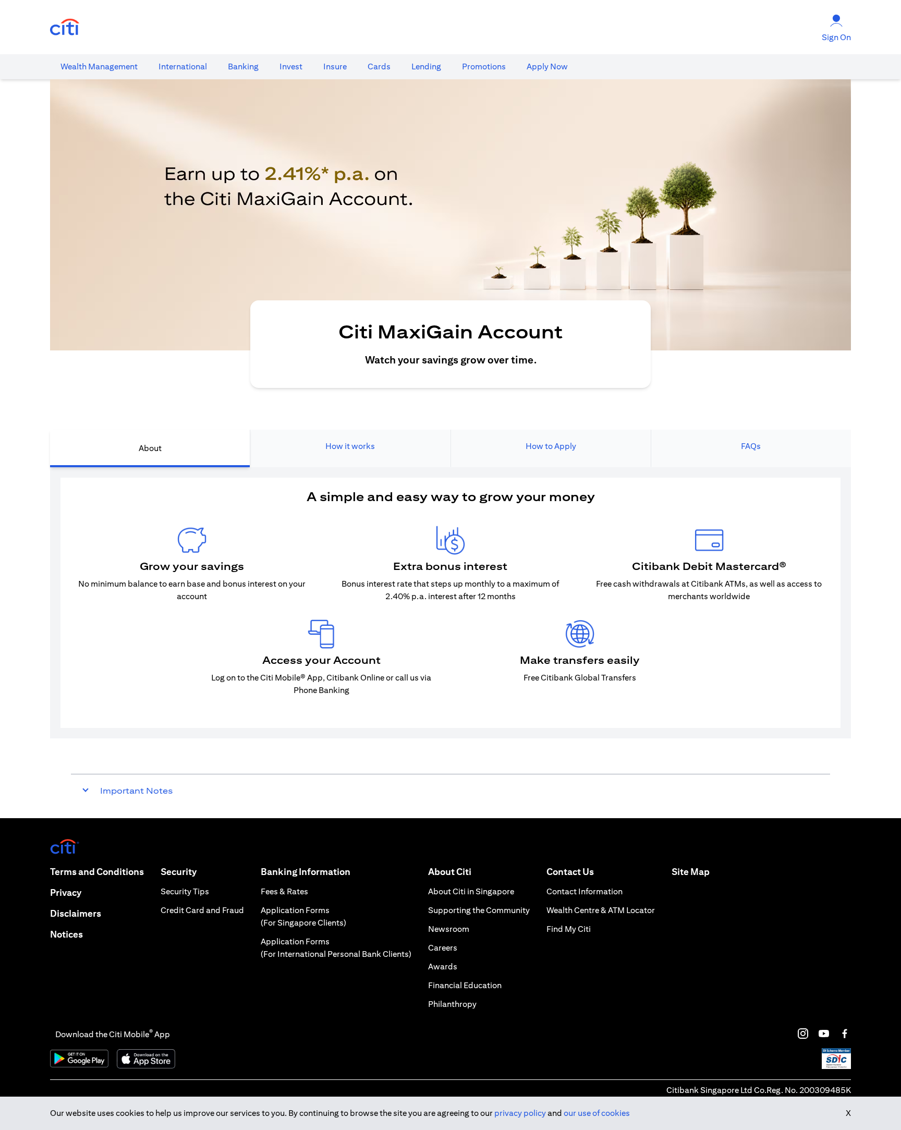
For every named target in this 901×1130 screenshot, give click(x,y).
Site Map (691, 871)
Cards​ (379, 66)
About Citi (449, 871)
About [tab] (150, 448)
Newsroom (448, 929)
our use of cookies (597, 1113)
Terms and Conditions (97, 871)
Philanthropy (452, 1004)
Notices (66, 934)
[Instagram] (803, 1033)
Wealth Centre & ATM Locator (600, 910)
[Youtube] (824, 1033)
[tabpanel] (450, 602)
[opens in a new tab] (64, 27)
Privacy (65, 892)
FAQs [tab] (751, 446)
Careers (442, 948)
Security (179, 871)
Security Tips (185, 891)
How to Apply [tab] (551, 446)
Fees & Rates (284, 891)
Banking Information (305, 871)
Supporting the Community (479, 910)
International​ (183, 66)
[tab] (99, 66)
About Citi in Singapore (471, 891)
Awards (442, 966)
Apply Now (547, 66)
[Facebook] (844, 1033)
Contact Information (584, 891)
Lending (426, 66)
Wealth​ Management (99, 66)
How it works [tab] (350, 446)
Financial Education (465, 985)
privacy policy (520, 1113)
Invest (290, 66)
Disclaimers (75, 913)
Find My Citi (568, 929)
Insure (335, 66)
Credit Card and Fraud (202, 910)
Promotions (484, 66)
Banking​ (243, 66)
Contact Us (570, 871)
